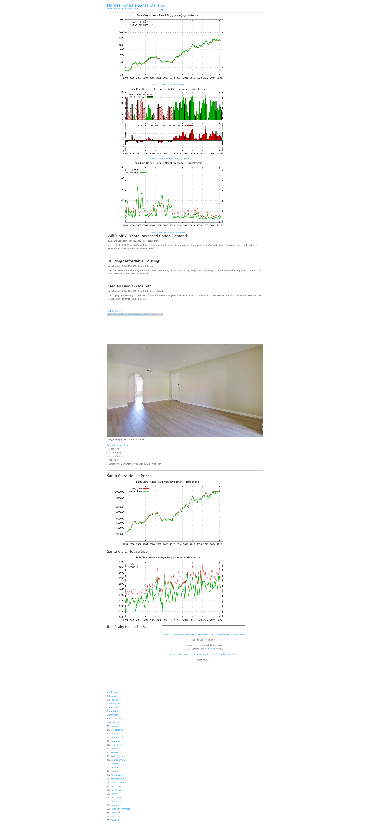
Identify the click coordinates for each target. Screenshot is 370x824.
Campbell (114, 707)
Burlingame (115, 703)
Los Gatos (115, 741)
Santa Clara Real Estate (202, 634)
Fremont (114, 726)
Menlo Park (116, 744)
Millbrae (114, 748)
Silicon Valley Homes (180, 654)
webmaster (116, 266)
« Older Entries (115, 311)
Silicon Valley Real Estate (226, 654)
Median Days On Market (129, 286)
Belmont (113, 696)
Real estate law (145, 266)
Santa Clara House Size (127, 551)
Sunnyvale (115, 812)
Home (162, 5)
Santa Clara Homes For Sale (150, 314)
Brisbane (113, 699)
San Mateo (115, 797)
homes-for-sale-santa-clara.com (122, 8)
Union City (115, 816)
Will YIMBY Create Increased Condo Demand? (148, 235)
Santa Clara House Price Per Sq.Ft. (168, 84)
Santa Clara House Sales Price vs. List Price (168, 158)
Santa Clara (116, 801)
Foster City (114, 722)
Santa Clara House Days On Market (168, 232)
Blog (163, 10)
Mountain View (117, 760)
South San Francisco (120, 808)
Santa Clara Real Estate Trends (122, 314)
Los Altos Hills (117, 737)
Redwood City (117, 778)
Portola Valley (117, 775)
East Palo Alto (115, 718)
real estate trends (152, 240)
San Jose (114, 793)
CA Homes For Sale (202, 654)
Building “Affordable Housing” (134, 261)
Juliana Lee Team (119, 240)
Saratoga (114, 805)
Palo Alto (114, 771)
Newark (114, 763)
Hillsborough (116, 729)
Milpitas (114, 752)
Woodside (115, 820)
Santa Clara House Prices (129, 475)
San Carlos (115, 790)
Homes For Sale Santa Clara (133, 5)
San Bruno (115, 786)
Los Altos (114, 733)
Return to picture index (118, 445)
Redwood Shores (118, 782)
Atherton (113, 692)
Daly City (113, 714)
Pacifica (114, 767)
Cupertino (114, 711)
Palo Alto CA (211, 648)
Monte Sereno (117, 756)
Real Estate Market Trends (151, 291)
